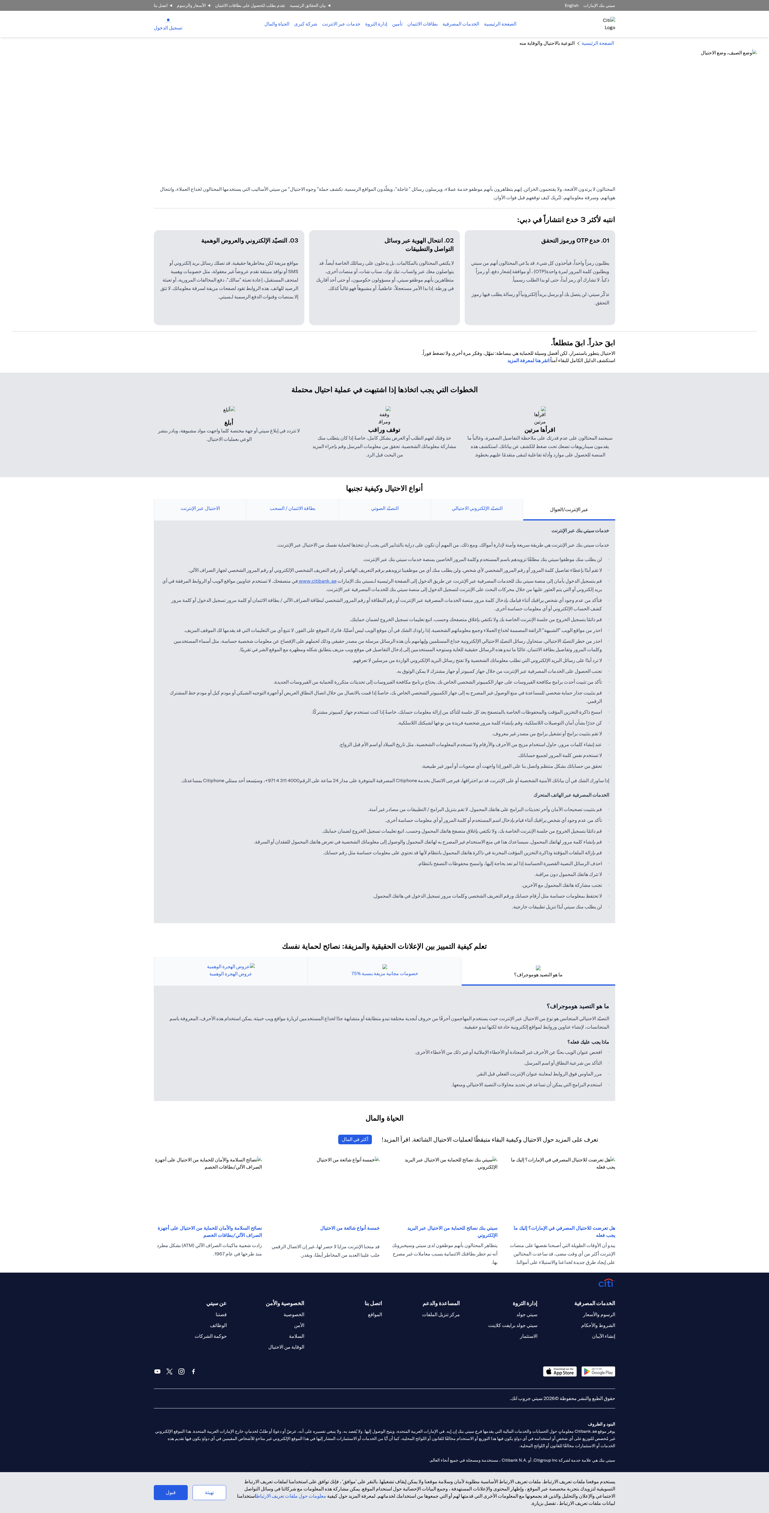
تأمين (397, 24)
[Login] (168, 20)
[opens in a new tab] (598, 1371)
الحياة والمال (276, 24)
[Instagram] (181, 1371)
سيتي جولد (526, 1314)
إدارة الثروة (376, 24)
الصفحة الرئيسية (500, 24)
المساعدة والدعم (441, 1303)
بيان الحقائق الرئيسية (308, 5)
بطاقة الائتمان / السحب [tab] (292, 508)
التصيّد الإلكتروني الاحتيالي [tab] (477, 508)
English (572, 5)
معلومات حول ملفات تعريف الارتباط (291, 1496)
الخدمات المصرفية (460, 24)
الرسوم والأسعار (599, 1314)
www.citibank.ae (317, 581)
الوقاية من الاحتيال (286, 1347)
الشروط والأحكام (598, 1325)
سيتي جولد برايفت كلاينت (512, 1325)
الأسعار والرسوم (191, 5)
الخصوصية (294, 1314)
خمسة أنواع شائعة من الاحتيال (350, 1228)
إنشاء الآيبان (603, 1336)
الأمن (299, 1325)
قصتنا (221, 1314)
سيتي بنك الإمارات (599, 5)
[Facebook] (193, 1371)
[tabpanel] (384, 721)
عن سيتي (216, 1303)
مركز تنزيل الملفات (441, 1314)
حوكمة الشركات (211, 1336)
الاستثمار (528, 1336)
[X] (169, 1371)
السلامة (296, 1336)
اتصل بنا (161, 5)
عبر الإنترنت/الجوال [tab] (569, 509)
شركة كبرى (305, 24)
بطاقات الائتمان (422, 24)
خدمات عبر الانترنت (341, 24)
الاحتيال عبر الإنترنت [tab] (200, 508)
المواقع (375, 1314)
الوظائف (218, 1325)
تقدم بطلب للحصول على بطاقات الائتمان (250, 5)
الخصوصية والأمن (285, 1303)
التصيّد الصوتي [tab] (385, 508)
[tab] (460, 24)
